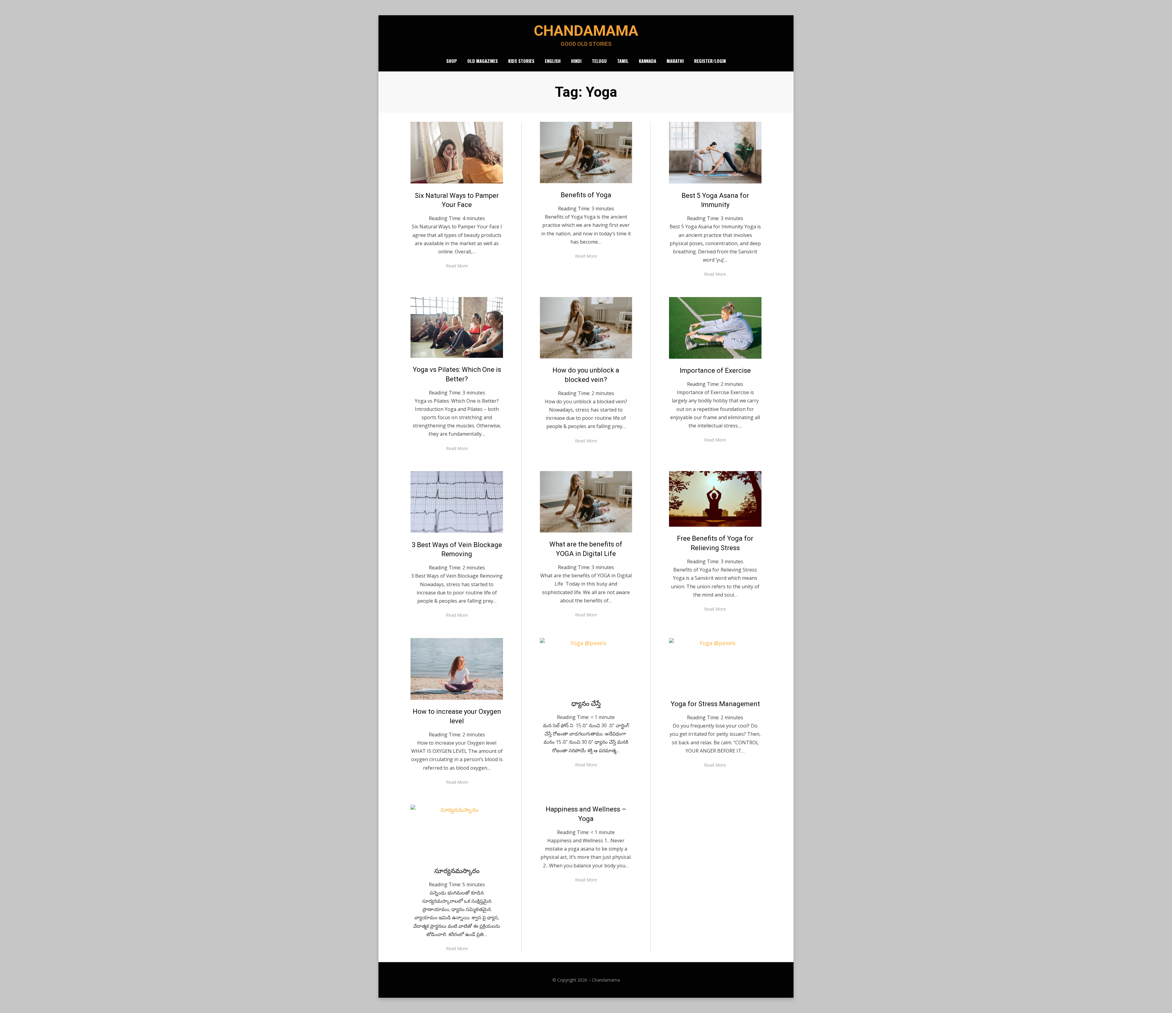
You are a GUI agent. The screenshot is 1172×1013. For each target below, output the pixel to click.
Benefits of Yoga (586, 195)
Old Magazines (482, 60)
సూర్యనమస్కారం (456, 871)
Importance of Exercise (715, 370)
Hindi (576, 60)
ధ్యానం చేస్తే (586, 703)
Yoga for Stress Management (715, 704)
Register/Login (710, 60)
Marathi (675, 60)
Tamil (622, 60)
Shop (451, 60)
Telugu (599, 60)
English (553, 60)
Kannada (647, 60)
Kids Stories (521, 60)
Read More (457, 266)
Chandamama (586, 30)
